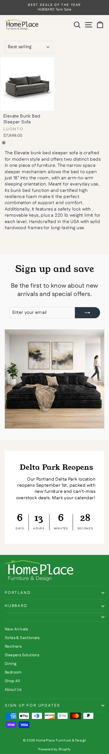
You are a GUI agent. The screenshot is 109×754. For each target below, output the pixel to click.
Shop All (12, 681)
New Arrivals (16, 629)
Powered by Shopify (54, 749)
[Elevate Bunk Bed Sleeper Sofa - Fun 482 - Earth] (10, 143)
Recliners (13, 646)
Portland (18, 593)
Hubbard (16, 606)
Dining (10, 664)
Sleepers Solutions (22, 655)
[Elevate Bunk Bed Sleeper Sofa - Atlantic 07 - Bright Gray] (4, 143)
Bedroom (13, 672)
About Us (13, 689)
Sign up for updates (32, 705)
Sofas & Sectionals (22, 638)
